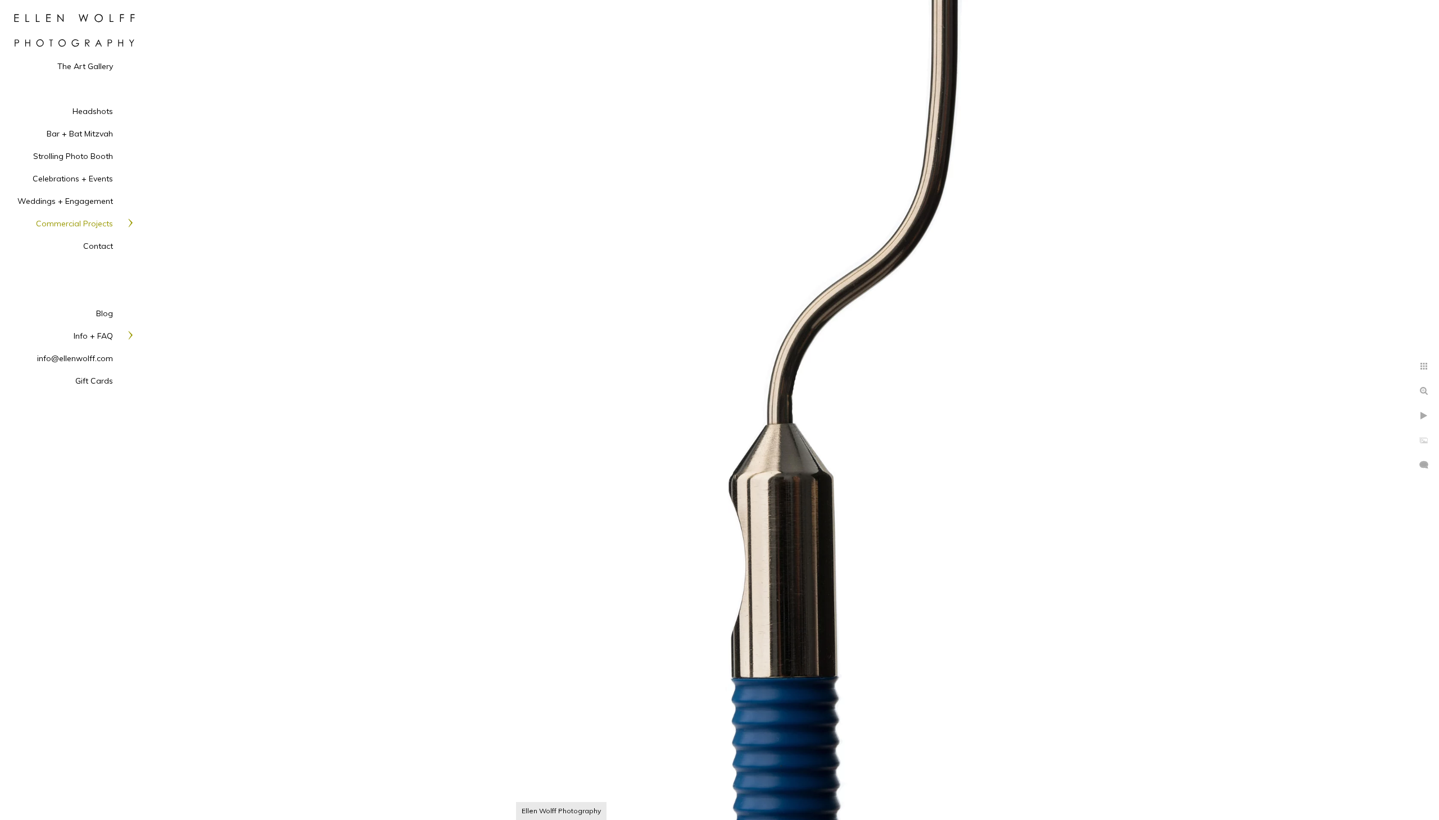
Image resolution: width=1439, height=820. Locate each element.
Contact (98, 246)
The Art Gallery (85, 66)
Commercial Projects (74, 223)
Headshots (93, 111)
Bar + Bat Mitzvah (80, 134)
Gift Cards (94, 381)
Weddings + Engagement (65, 201)
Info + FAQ (93, 336)
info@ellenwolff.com (75, 358)
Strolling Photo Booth (73, 156)
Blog (104, 313)
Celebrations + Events (73, 179)
